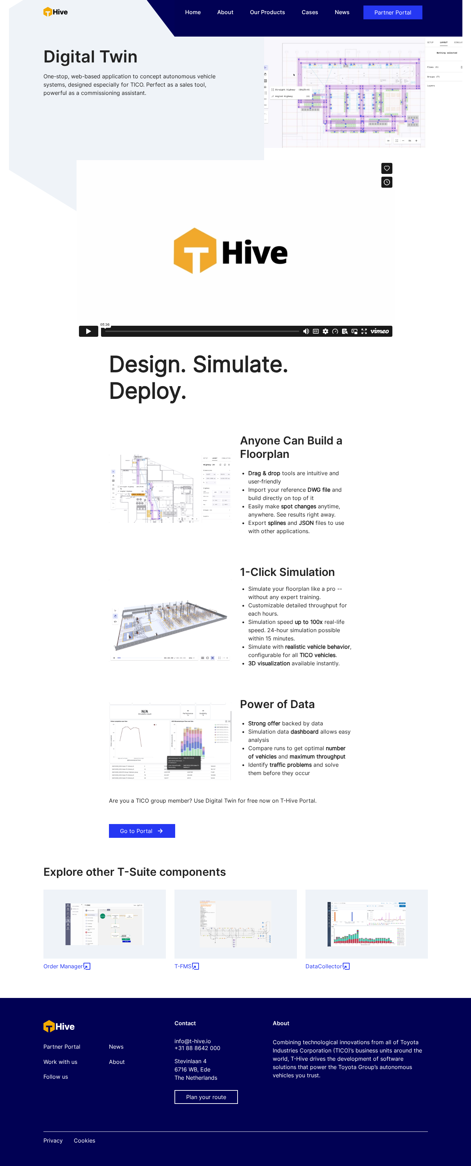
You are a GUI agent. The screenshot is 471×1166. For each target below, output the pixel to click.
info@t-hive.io (192, 1041)
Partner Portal (392, 12)
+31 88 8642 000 (197, 1048)
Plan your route (206, 1097)
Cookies (84, 1140)
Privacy (53, 1140)
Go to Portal (136, 830)
